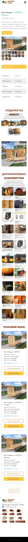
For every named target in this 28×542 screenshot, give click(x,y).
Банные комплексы (20, 521)
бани (9, 3)
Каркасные (12, 521)
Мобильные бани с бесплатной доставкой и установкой (11, 502)
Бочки (5, 514)
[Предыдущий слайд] (4, 43)
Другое (4, 521)
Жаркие (10, 1)
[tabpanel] (14, 87)
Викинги (19, 514)
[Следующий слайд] (24, 43)
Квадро (12, 514)
